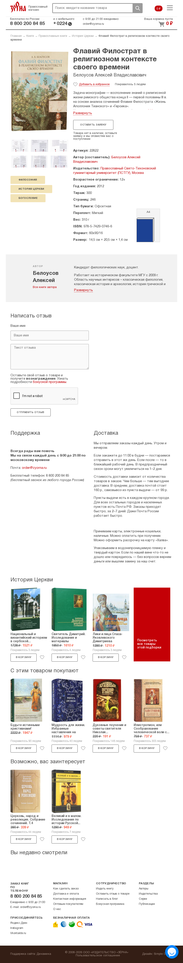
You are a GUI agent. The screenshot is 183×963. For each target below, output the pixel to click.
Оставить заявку (93, 125)
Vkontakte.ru (18, 933)
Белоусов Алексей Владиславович (109, 75)
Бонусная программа (110, 904)
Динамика (44, 954)
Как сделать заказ (66, 888)
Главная (16, 36)
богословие (28, 198)
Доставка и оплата (66, 894)
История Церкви (83, 36)
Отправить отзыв (30, 412)
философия (28, 180)
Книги (30, 36)
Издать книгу (105, 888)
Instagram (16, 928)
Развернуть (82, 113)
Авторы (143, 888)
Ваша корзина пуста (158, 19)
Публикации (147, 904)
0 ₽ (158, 9)
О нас (57, 909)
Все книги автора (45, 287)
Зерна (18, 6)
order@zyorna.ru (93, 24)
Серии (143, 899)
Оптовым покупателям (68, 904)
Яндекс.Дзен (18, 923)
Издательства (148, 894)
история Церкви (31, 189)
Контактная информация (69, 899)
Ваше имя (17, 325)
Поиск (137, 8)
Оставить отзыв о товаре (112, 894)
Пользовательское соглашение (98, 955)
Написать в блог (107, 899)
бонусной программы (49, 382)
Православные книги (53, 36)
